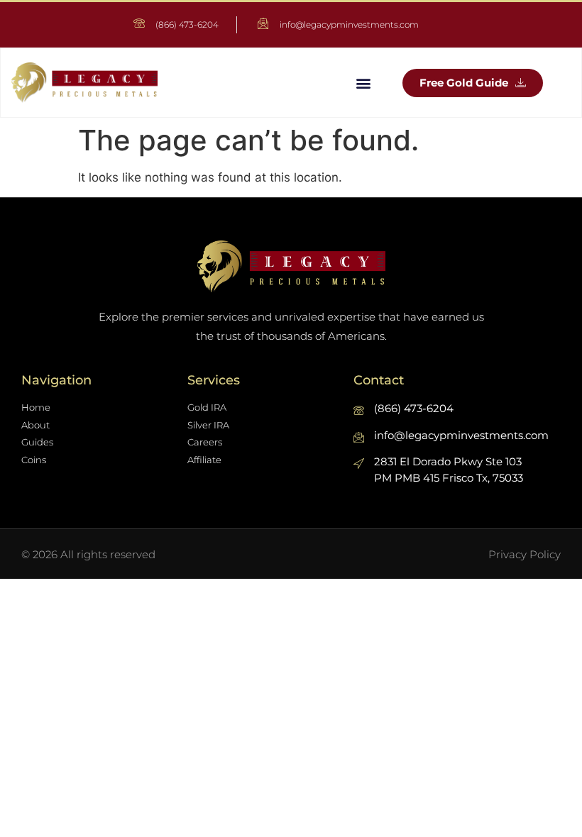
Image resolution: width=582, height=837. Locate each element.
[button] (363, 82)
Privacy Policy (524, 554)
